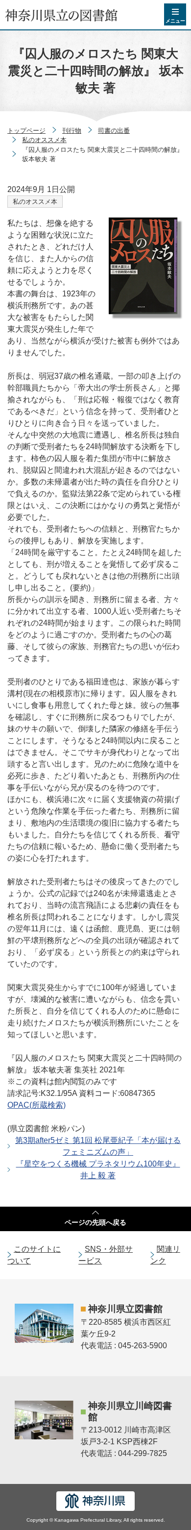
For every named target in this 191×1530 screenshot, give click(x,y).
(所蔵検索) (36, 1105)
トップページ (26, 130)
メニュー (175, 21)
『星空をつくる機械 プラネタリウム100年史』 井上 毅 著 (98, 1170)
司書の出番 (114, 130)
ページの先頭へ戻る (95, 1222)
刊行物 (71, 130)
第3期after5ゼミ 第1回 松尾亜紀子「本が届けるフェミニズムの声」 (98, 1146)
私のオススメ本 (44, 140)
